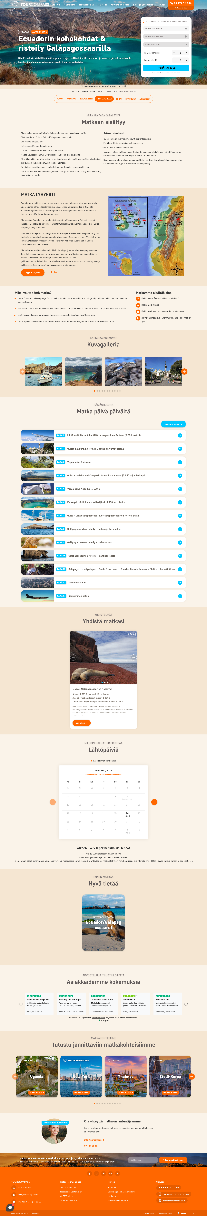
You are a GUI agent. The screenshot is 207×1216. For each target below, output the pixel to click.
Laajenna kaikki (171, 424)
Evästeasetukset (148, 1213)
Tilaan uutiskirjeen (173, 1160)
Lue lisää (80, 722)
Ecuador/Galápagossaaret (86, 91)
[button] (127, 815)
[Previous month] (53, 802)
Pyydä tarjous (166, 67)
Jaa (55, 272)
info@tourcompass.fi (94, 1140)
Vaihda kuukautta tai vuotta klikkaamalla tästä (103, 774)
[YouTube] (110, 1173)
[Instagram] (96, 1173)
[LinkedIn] (103, 1173)
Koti (72, 91)
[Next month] (154, 802)
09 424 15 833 (183, 3)
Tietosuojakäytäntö (165, 1213)
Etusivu (56, 4)
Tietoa (111, 1181)
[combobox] (166, 28)
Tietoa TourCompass (70, 1181)
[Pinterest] (117, 1173)
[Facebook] (89, 1173)
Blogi (162, 4)
